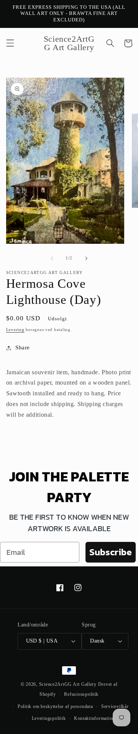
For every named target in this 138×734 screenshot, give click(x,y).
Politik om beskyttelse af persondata (55, 706)
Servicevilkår (115, 706)
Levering (15, 330)
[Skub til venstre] (51, 258)
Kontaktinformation (94, 718)
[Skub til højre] (86, 258)
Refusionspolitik (81, 694)
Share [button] (22, 347)
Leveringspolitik (49, 718)
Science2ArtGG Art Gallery (68, 684)
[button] (10, 43)
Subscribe (110, 552)
